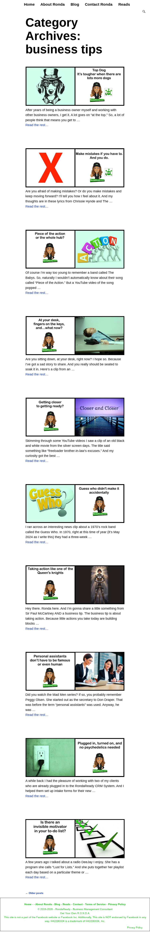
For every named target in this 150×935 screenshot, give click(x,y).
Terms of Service (95, 904)
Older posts (34, 893)
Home (29, 4)
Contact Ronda (98, 4)
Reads (124, 4)
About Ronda (52, 4)
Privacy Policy (117, 904)
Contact (78, 904)
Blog (75, 4)
